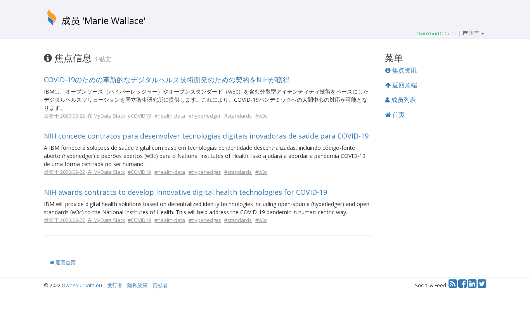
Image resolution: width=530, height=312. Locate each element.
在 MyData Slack (106, 115)
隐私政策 (137, 285)
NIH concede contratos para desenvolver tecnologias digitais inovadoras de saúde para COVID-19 (206, 135)
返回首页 (65, 262)
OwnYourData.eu (82, 285)
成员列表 (403, 99)
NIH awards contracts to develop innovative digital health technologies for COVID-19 (185, 192)
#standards (238, 115)
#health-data (169, 115)
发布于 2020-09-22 (64, 115)
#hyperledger (205, 115)
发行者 (114, 285)
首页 (398, 114)
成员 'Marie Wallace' (103, 20)
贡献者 (160, 285)
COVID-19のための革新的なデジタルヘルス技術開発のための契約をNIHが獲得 (167, 79)
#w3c (261, 115)
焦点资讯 (403, 70)
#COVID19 (139, 115)
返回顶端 (404, 85)
